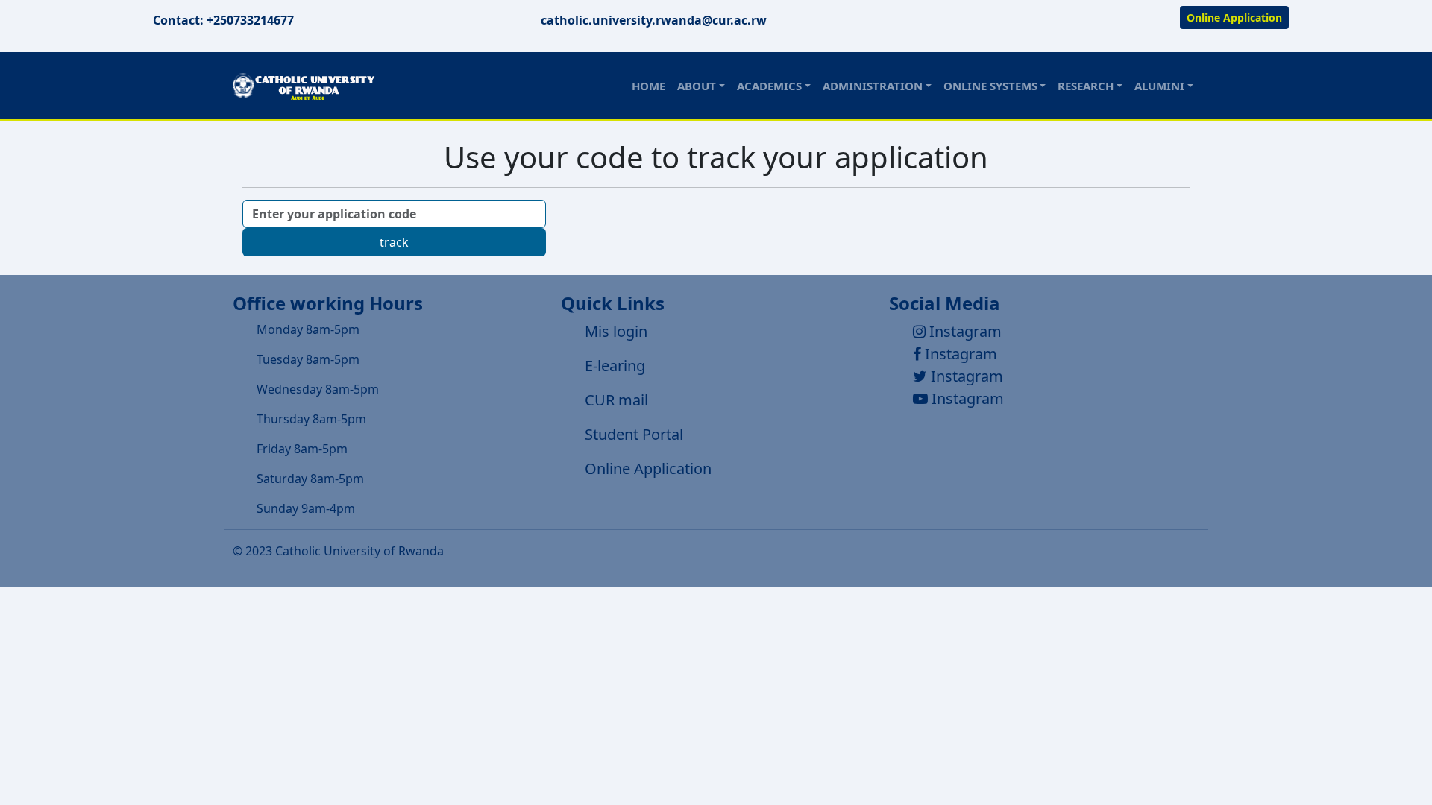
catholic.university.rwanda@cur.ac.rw (654, 20)
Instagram (964, 331)
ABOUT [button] (696, 85)
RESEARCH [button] (1086, 85)
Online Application (1234, 17)
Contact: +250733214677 (223, 20)
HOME (648, 85)
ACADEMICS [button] (769, 85)
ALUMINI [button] (1159, 85)
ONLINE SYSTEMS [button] (990, 85)
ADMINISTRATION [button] (873, 85)
